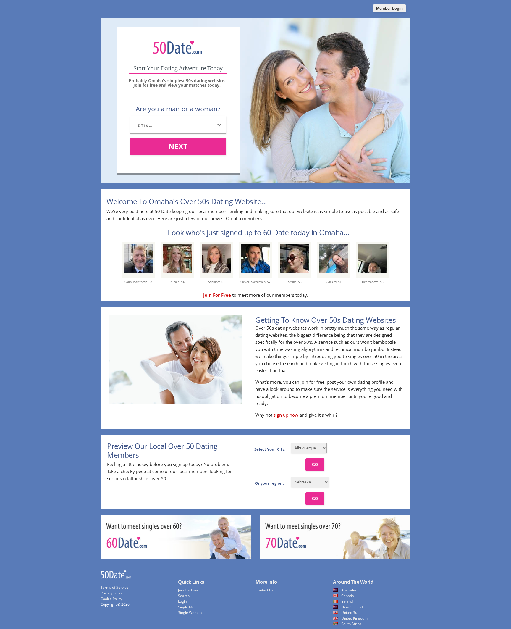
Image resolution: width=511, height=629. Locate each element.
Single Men (187, 606)
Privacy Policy (112, 593)
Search (184, 595)
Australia (348, 590)
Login (182, 601)
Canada (347, 595)
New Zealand (352, 606)
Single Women (190, 612)
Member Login (389, 8)
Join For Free (188, 590)
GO (315, 464)
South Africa (351, 623)
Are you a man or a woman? (178, 108)
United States (352, 612)
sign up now (286, 415)
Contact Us (265, 590)
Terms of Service (114, 587)
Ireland (347, 601)
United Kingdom (354, 618)
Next (177, 146)
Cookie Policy (111, 598)
